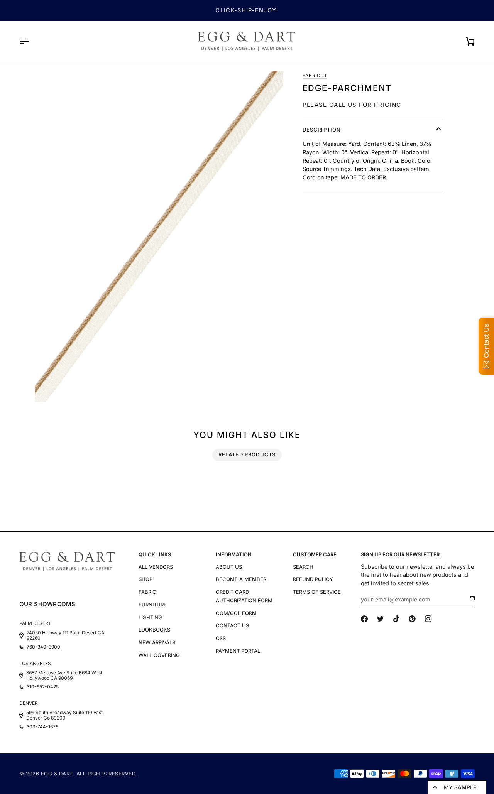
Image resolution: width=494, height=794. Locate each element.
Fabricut (315, 75)
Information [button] (234, 554)
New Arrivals (157, 642)
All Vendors (156, 567)
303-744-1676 (42, 727)
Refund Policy (313, 579)
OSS (221, 638)
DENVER (28, 703)
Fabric (147, 592)
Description (322, 130)
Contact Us (232, 625)
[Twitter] (380, 618)
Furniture (153, 604)
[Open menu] (30, 41)
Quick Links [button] (155, 554)
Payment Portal (238, 651)
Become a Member (241, 579)
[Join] (470, 598)
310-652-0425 (43, 686)
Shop (145, 579)
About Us (229, 567)
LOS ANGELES (35, 663)
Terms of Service (317, 592)
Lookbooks (154, 630)
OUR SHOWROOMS (47, 604)
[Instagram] (428, 618)
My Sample (460, 787)
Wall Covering (159, 655)
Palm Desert (35, 623)
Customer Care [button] (315, 554)
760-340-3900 (43, 647)
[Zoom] (159, 236)
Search (303, 567)
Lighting (150, 617)
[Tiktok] (396, 618)
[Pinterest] (412, 618)
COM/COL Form (236, 613)
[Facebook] (364, 618)
